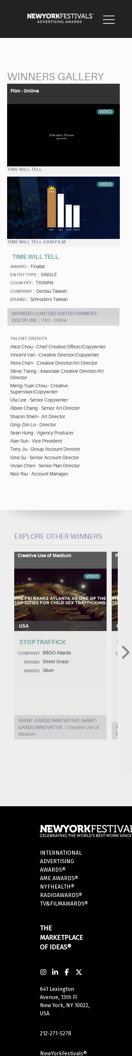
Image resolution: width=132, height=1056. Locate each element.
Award (32, 670)
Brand (32, 662)
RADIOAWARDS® (61, 895)
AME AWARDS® (59, 878)
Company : (22, 291)
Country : (22, 282)
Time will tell (24, 169)
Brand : (19, 299)
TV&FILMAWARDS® (64, 903)
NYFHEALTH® (57, 886)
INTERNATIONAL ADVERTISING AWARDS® (61, 861)
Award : (19, 266)
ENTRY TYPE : (24, 274)
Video (105, 111)
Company (29, 653)
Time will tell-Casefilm (36, 241)
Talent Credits (28, 338)
